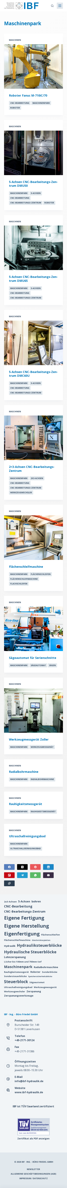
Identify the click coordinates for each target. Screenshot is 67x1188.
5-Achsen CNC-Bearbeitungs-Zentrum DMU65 (33, 278)
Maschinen (15, 40)
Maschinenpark (41, 103)
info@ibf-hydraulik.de (29, 1081)
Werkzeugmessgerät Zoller (29, 739)
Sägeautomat (38, 665)
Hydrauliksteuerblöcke (39, 945)
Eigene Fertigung (24, 918)
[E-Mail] (48, 875)
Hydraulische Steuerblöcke (30, 951)
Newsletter (33, 1169)
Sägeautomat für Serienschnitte (32, 658)
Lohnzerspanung (15, 957)
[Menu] (60, 6)
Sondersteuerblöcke (15, 976)
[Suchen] (52, 6)
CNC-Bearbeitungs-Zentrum (25, 202)
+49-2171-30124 (24, 1040)
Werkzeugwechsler (21, 492)
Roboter (15, 107)
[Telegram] (22, 875)
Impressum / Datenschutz (33, 1178)
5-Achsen (36, 193)
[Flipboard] (9, 875)
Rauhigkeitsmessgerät (25, 804)
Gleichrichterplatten (41, 940)
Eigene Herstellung (26, 926)
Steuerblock (16, 981)
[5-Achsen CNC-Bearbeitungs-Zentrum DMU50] (33, 153)
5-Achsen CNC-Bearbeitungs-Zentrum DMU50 (33, 184)
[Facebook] (9, 867)
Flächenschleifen (41, 574)
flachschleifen (18, 583)
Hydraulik (9, 945)
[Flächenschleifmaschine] (33, 537)
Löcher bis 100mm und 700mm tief (23, 961)
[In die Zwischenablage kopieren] (9, 883)
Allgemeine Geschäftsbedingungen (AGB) (33, 1174)
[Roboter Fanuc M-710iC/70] (33, 66)
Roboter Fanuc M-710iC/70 (28, 95)
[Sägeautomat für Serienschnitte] (33, 629)
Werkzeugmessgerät (42, 747)
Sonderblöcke (49, 971)
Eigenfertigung (22, 933)
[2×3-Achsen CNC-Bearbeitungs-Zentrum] (33, 438)
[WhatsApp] (35, 875)
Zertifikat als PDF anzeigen (33, 1138)
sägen (52, 665)
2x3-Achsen (37, 478)
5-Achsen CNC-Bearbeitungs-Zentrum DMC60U (33, 374)
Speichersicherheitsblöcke (40, 976)
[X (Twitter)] (22, 867)
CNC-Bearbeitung (19, 103)
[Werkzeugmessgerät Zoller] (33, 710)
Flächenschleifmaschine (26, 567)
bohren (36, 901)
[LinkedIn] (48, 867)
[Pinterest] (35, 867)
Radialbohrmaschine (23, 772)
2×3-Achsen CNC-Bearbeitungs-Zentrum (31, 468)
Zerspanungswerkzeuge (18, 995)
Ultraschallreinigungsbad (27, 836)
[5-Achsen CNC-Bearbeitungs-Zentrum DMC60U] (33, 343)
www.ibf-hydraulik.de (29, 1092)
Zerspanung (34, 991)
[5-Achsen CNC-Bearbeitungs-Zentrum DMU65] (33, 248)
